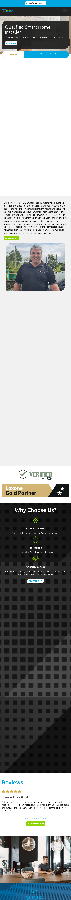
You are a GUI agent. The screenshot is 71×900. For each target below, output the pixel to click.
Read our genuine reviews (46, 53)
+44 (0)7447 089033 (36, 3)
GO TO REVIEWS (35, 823)
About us (11, 43)
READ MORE (11, 238)
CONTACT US (35, 581)
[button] (25, 818)
